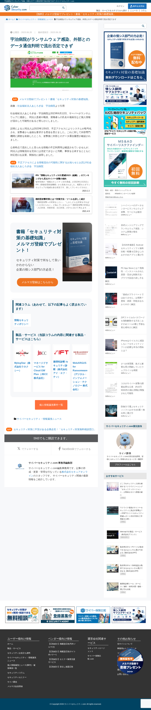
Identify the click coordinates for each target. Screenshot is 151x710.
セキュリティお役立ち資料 (18, 653)
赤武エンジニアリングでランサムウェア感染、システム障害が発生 (132, 228)
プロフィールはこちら (125, 464)
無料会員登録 (138, 6)
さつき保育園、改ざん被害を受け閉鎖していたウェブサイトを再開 (132, 366)
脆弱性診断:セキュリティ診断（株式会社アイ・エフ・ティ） (60, 369)
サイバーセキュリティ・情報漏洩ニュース (39, 419)
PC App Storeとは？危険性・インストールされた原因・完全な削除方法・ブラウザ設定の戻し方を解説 (124, 274)
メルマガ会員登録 (15, 686)
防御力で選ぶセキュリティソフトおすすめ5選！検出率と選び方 (133, 409)
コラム (144, 11)
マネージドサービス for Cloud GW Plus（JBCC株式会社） (41, 370)
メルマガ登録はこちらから (37, 282)
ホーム (10, 644)
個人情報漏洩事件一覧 (51, 405)
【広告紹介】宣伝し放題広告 (60, 667)
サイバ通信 (12, 682)
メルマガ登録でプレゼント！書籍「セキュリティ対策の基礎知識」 (80, 14)
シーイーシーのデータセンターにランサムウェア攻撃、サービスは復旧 (132, 208)
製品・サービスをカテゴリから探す (111, 11)
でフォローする (30, 449)
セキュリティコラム (16, 673)
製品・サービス (14, 648)
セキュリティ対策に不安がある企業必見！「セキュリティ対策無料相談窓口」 (55, 429)
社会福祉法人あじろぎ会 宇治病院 (36, 106)
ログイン (120, 6)
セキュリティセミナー (17, 677)
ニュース (134, 11)
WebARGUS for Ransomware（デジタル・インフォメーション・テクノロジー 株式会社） (80, 376)
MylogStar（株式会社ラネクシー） (22, 367)
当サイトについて (125, 644)
